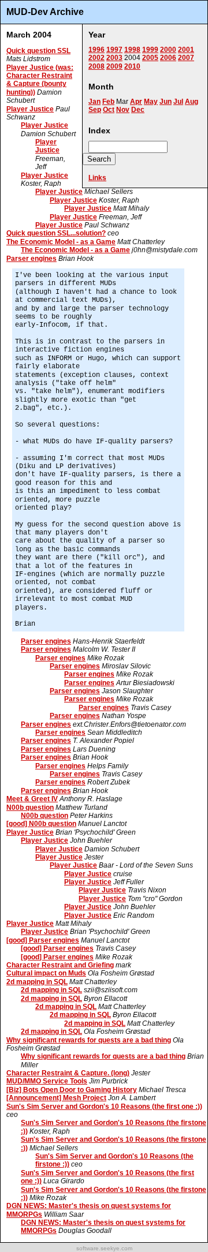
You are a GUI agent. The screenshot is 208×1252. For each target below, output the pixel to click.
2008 (96, 66)
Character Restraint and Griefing (60, 965)
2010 (132, 66)
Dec (137, 110)
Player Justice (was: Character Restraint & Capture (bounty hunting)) (39, 79)
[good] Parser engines (42, 940)
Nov (122, 110)
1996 (96, 50)
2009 (114, 66)
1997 (114, 50)
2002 (96, 58)
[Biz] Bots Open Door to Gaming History (71, 1090)
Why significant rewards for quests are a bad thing (88, 1040)
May (151, 102)
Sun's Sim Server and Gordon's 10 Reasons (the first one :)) (104, 1106)
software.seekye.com (104, 1248)
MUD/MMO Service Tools (46, 1081)
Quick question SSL (38, 51)
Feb (108, 102)
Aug (191, 102)
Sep (94, 110)
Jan (94, 102)
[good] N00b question (41, 824)
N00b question (30, 807)
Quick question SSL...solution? (56, 233)
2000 (168, 50)
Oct (108, 110)
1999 (150, 50)
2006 (168, 58)
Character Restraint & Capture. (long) (67, 1073)
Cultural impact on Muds (46, 973)
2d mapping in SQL (37, 982)
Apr (136, 102)
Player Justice (30, 109)
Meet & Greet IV (32, 799)
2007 (186, 58)
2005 (150, 58)
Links (97, 178)
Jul (178, 102)
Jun (165, 102)
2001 (186, 50)
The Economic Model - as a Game (61, 242)
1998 (132, 50)
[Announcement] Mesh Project (56, 1098)
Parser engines (31, 259)
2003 (114, 58)
